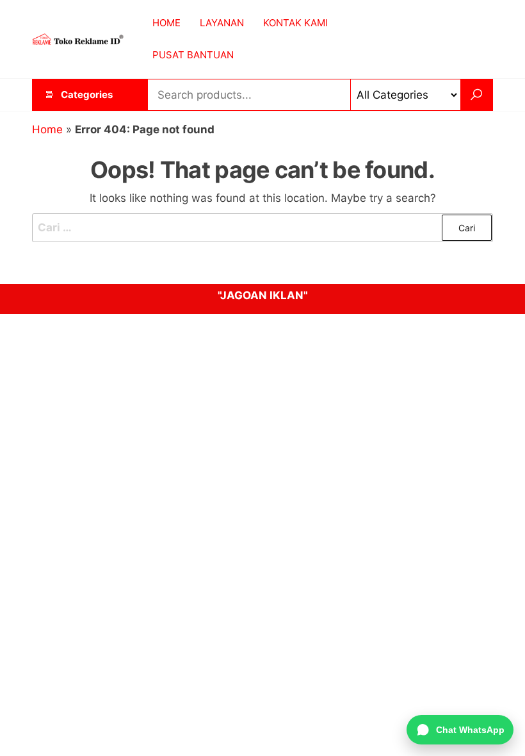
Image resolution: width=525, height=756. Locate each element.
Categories (87, 94)
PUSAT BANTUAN (193, 55)
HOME (166, 23)
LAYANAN (222, 23)
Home (47, 129)
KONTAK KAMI (295, 23)
